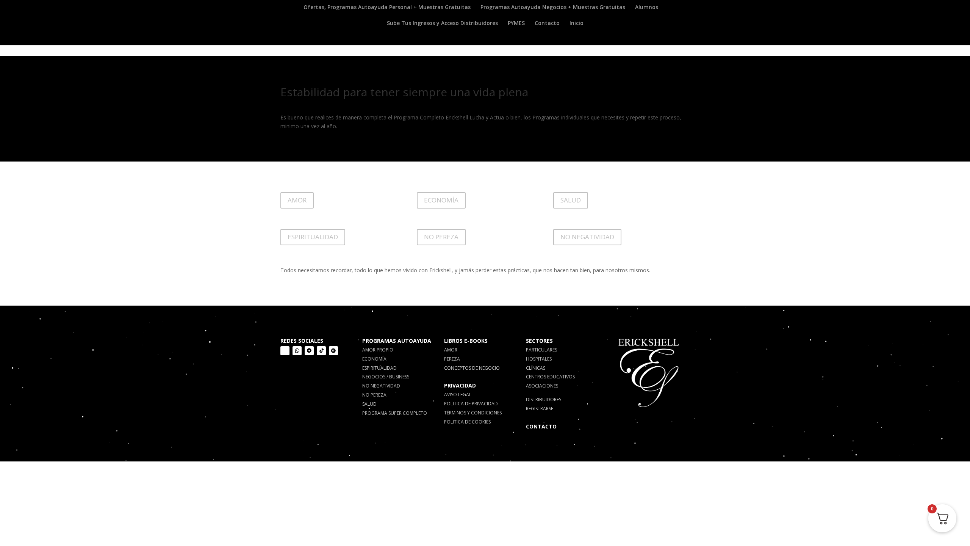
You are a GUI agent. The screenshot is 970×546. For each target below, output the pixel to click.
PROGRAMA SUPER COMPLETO (394, 413)
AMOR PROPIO (377, 350)
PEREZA (452, 359)
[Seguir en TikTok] (321, 350)
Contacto (547, 23)
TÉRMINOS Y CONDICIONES (473, 413)
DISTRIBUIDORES (543, 399)
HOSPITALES (539, 359)
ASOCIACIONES (542, 386)
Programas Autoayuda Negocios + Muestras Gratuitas (552, 8)
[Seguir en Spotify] (333, 350)
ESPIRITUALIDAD (313, 236)
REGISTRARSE (539, 408)
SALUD (570, 200)
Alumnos (646, 8)
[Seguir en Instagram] (284, 350)
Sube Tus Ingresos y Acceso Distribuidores (442, 23)
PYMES (516, 23)
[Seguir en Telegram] (309, 350)
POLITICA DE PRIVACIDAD (471, 403)
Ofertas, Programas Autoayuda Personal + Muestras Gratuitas (387, 8)
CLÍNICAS (535, 368)
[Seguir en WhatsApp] (297, 350)
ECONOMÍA (441, 200)
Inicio (576, 23)
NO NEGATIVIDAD (587, 236)
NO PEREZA (441, 236)
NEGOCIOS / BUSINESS (385, 376)
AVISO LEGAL (457, 394)
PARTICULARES (541, 350)
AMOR (297, 200)
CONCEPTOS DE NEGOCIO (472, 368)
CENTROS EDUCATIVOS (550, 376)
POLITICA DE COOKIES (467, 422)
